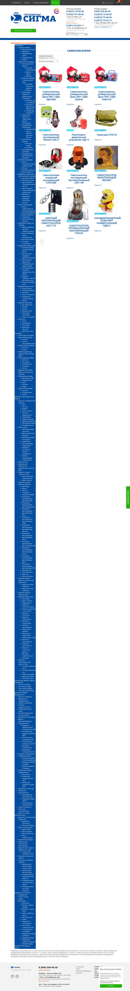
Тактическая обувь (24, 686)
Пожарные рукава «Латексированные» (29, 759)
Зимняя (25, 307)
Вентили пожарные (25, 697)
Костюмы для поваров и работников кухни (28, 256)
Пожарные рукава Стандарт (28, 763)
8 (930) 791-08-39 (75, 14)
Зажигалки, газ (27, 917)
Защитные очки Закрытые (27, 585)
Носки (24, 321)
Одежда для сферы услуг (26, 245)
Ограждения (22, 895)
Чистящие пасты (28, 678)
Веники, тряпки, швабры (27, 906)
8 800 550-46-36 (102, 11)
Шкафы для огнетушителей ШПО (27, 778)
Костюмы (29, 147)
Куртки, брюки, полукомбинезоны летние (28, 184)
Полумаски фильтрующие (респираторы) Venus (27, 536)
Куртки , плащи (29, 73)
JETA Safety (25, 599)
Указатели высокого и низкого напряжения (26, 451)
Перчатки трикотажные (27, 645)
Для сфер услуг (27, 305)
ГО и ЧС (25, 407)
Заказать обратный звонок (23, 30)
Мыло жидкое (27, 831)
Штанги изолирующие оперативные (27, 458)
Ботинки (25, 348)
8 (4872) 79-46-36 (103, 14)
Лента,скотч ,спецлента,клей (27, 926)
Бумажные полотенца (26, 822)
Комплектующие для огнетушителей (25, 714)
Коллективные (27, 411)
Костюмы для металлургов (30, 102)
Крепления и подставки (26, 717)
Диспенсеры (26, 829)
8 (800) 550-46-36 (48, 967)
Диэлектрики (23, 427)
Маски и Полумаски (26, 491)
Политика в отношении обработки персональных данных (110, 981)
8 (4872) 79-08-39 (75, 11)
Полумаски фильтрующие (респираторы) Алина (27, 551)
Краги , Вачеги (27, 601)
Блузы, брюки (27, 288)
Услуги (26, 3)
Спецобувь (18, 333)
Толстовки (25, 325)
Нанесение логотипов (26, 314)
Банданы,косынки (28, 49)
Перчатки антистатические (28, 606)
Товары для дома (28, 938)
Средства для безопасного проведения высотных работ (26, 467)
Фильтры (25, 574)
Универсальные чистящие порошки (27, 889)
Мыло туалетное (28, 833)
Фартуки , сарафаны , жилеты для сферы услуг (29, 278)
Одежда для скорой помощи (27, 297)
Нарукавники (27, 603)
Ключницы (26, 774)
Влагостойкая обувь (25, 337)
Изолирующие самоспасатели (27, 796)
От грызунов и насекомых (27, 930)
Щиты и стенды (23, 813)
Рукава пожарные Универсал (28, 767)
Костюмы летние (28, 180)
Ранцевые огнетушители (27, 747)
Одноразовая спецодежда (27, 126)
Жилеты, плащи (29, 144)
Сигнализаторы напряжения (27, 445)
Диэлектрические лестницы (28, 430)
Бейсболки (26, 52)
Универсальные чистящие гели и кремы (28, 882)
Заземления (26, 441)
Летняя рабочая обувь (26, 358)
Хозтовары (22, 901)
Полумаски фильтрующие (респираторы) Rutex (27, 520)
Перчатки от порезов (26, 630)
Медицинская (27, 311)
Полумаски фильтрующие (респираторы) (27, 499)
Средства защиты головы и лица (24, 473)
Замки (24, 919)
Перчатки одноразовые (27, 626)
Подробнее (42, 104)
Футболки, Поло (27, 331)
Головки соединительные (24, 706)
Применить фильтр (45, 56)
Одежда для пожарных (30, 112)
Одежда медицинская (25, 286)
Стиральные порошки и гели (27, 853)
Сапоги (24, 350)
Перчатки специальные (27, 640)
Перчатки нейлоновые (26, 618)
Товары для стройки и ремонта (28, 941)
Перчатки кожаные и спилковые (28, 610)
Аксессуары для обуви (26, 335)
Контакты (55, 3)
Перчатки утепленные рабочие (26, 650)
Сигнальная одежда (26, 140)
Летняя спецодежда (25, 205)
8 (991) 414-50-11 (75, 25)
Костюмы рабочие (28, 170)
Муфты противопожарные (25, 720)
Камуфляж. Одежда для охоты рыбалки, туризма (27, 175)
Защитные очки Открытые (27, 589)
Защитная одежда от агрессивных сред (28, 80)
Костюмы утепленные (26, 242)
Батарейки (26, 903)
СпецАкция (26, 217)
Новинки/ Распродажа (22, 946)
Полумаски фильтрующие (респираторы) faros (27, 512)
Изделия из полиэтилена (26, 922)
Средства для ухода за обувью (29, 934)
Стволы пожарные (24, 807)
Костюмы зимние (28, 178)
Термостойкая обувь (25, 388)
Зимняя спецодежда (25, 160)
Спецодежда (19, 45)
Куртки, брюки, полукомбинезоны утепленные (28, 190)
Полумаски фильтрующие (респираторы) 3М (28, 505)
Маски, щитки (27, 480)
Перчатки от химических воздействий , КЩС (29, 635)
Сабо (24, 382)
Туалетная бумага (28, 825)
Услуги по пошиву (28, 317)
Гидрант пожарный (25, 703)
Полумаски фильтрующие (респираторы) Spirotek (27, 528)
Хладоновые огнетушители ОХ (28, 751)
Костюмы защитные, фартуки (29, 86)
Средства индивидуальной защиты (35, 39)
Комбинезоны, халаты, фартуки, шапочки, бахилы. (31, 133)
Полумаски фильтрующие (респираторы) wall (28, 544)
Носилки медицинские (27, 414)
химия (20, 899)
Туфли (24, 386)
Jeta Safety (25, 486)
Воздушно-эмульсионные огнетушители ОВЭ (28, 727)
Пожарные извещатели (26, 754)
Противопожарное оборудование (21, 694)
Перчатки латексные (26, 614)
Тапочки (25, 384)
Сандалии (25, 366)
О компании (16, 3)
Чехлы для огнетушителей (23, 810)
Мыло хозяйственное (27, 837)
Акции (17, 948)
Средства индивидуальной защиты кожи (24, 662)
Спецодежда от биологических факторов (27, 156)
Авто (24, 405)
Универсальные (27, 425)
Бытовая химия (20, 815)
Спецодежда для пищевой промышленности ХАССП (28, 271)
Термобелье (26, 323)
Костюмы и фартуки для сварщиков (30, 107)
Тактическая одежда (25, 688)
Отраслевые (26, 417)
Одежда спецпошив (25, 303)
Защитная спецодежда (26, 62)
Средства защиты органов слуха (24, 593)
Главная (13, 39)
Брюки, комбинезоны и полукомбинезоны (28, 209)
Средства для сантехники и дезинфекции (23, 844)
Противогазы (26, 570)
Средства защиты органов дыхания (60, 39)
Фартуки (29, 76)
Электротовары (27, 944)
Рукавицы (25, 658)
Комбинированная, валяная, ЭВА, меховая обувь (26, 354)
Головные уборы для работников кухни (28, 250)
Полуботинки (27, 364)
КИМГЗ (24, 409)
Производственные (29, 421)
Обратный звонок (44, 970)
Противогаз (22, 791)
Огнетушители (23, 723)
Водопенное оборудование (23, 700)
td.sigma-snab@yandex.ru (102, 27)
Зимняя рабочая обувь (26, 345)
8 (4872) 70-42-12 (103, 20)
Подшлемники (27, 58)
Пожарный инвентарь (26, 789)
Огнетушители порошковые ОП (28, 738)
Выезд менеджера (128, 497)
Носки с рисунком (28, 294)
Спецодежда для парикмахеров (27, 265)
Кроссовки (26, 362)
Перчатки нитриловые (26, 622)
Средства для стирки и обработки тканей (26, 849)
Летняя (24, 309)
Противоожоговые (28, 423)
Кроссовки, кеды (28, 378)
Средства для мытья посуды (27, 871)
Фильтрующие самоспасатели (27, 804)
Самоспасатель (23, 793)
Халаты (28, 90)
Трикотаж (21, 319)
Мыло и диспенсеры (25, 827)
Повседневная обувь (25, 376)
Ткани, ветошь (23, 897)
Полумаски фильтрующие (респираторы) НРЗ (28, 566)
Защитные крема (28, 674)
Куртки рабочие (27, 172)
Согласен (111, 986)
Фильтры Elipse (27, 576)
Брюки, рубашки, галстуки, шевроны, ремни (28, 229)
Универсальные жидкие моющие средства (28, 876)
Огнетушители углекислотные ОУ (28, 743)
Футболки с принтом (26, 328)
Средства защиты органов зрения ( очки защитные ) (26, 580)
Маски (24, 488)
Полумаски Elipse (28, 495)
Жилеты (25, 168)
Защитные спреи (28, 676)
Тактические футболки (26, 691)
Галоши (25, 339)
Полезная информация (40, 3)
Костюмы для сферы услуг (26, 261)
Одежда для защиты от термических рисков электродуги (26, 119)
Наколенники (23, 462)
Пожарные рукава (24, 756)
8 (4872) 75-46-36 (103, 17)
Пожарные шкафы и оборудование (25, 771)
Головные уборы (24, 47)
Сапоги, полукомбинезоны (28, 342)
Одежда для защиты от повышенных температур (27, 95)
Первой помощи (28, 419)
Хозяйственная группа (22, 893)
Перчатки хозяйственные (27, 655)
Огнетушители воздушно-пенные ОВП (28, 733)
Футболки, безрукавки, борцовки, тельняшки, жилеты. (26, 198)
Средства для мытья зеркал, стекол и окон (27, 866)
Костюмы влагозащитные (31, 69)
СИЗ (95, 971)
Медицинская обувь (25, 370)
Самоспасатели (27, 572)
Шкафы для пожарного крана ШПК (28, 785)
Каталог (19, 39)
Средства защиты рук (25, 597)
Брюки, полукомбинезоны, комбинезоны (29, 164)
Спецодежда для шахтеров (27, 150)
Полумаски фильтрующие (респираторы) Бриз (27, 559)
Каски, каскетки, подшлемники (27, 477)
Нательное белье (24, 684)
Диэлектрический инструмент (28, 438)
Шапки (24, 60)
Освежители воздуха (25, 840)
